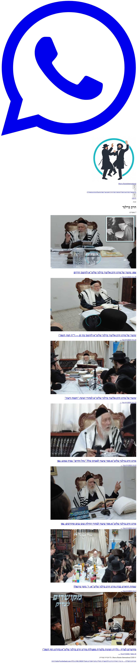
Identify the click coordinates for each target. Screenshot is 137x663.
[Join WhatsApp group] (68, 135)
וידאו (109, 192)
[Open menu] (135, 190)
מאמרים (131, 192)
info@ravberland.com (63, 661)
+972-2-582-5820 (77, 661)
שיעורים (105, 192)
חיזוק (112, 192)
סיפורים (116, 192)
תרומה (134, 198)
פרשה (101, 192)
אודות (89, 192)
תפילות (121, 192)
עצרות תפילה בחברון (99, 661)
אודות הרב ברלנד (111, 661)
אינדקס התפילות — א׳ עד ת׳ (126, 661)
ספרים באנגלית (87, 661)
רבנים (93, 192)
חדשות (126, 192)
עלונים (97, 192)
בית (135, 192)
